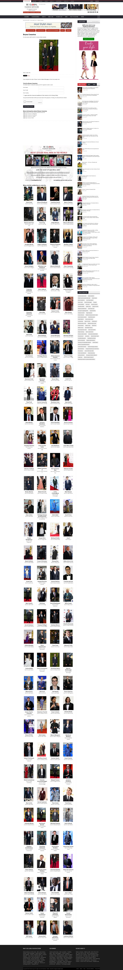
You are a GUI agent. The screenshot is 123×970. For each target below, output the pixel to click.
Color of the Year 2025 (89, 350)
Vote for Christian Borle (55, 669)
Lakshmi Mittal (68, 936)
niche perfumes (81, 355)
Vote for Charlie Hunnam (68, 625)
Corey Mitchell (55, 335)
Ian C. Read (68, 892)
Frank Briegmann (29, 538)
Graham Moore (55, 625)
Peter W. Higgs (68, 356)
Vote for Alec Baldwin (55, 447)
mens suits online (91, 329)
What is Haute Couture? (88, 357)
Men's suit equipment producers (61, 956)
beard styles (95, 342)
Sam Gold (29, 334)
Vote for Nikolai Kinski (68, 470)
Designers (26, 16)
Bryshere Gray (55, 402)
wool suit (87, 304)
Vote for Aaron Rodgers (29, 267)
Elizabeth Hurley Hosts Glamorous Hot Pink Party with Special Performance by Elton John (90, 197)
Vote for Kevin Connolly (42, 403)
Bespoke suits (96, 961)
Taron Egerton (68, 691)
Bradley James (68, 244)
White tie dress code (92, 323)
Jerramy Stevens (29, 445)
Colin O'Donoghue (55, 492)
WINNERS (68, 30)
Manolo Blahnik (55, 266)
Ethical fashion (81, 348)
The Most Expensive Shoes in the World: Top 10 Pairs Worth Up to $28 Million (90, 95)
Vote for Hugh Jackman (42, 245)
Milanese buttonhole (82, 308)
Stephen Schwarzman (29, 847)
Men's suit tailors (62, 952)
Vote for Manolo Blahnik (55, 267)
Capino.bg (80, 357)
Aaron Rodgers (29, 266)
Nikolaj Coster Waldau (42, 870)
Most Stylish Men (74, 16)
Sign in (91, 1)
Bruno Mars (55, 379)
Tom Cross (55, 645)
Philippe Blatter (42, 356)
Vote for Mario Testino (68, 203)
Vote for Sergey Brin (42, 539)
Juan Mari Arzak (68, 445)
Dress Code (50, 16)
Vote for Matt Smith (29, 604)
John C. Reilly (55, 289)
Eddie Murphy (29, 645)
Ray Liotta (29, 803)
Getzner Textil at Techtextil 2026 (88, 189)
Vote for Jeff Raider (55, 693)
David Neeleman (55, 603)
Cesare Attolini (81, 304)
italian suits (88, 306)
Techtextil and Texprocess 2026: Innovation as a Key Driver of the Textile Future (91, 264)
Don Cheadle (55, 892)
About (81, 968)
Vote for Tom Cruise (55, 804)
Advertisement (58, 1)
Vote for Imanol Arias (55, 312)
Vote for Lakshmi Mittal (68, 937)
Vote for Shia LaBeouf (42, 290)
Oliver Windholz (42, 202)
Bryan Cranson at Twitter (30, 116)
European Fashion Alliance (91, 355)
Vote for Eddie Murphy (29, 646)
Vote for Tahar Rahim (29, 871)
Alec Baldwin (55, 445)
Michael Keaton (55, 823)
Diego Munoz (55, 222)
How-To (43, 16)
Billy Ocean (68, 603)
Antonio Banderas (42, 423)
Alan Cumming (68, 266)
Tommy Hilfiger (42, 625)
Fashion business (35, 16)
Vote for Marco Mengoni (55, 736)
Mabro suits (88, 325)
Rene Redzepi (42, 335)
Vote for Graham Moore (55, 626)
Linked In (93, 12)
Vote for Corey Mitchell (55, 336)
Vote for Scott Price (68, 516)
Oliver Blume (42, 892)
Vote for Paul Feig (42, 224)
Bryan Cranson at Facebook (31, 115)
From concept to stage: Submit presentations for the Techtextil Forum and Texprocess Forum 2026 (90, 278)
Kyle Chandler (55, 422)
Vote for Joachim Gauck (55, 203)
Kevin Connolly (42, 402)
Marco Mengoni (55, 735)
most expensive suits (82, 329)
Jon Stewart (29, 356)
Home (77, 968)
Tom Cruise (55, 803)
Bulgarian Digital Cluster (58, 968)
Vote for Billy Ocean (68, 604)
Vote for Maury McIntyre (68, 224)
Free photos (80, 350)
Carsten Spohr (55, 758)
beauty (95, 302)
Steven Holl (42, 936)
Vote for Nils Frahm (42, 736)
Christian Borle (55, 668)
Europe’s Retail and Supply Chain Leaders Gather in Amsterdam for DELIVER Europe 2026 (91, 156)
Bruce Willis (29, 735)
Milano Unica (80, 327)
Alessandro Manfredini (92, 334)
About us (51, 1)
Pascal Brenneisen (68, 913)
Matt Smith (29, 603)
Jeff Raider (55, 691)
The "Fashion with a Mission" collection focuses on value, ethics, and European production (90, 224)
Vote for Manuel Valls (68, 646)
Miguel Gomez (55, 780)
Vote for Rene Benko (29, 423)
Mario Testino (68, 202)
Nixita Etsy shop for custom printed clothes (86, 359)
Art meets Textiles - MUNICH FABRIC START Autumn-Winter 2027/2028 (90, 115)
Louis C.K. (68, 379)
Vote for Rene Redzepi (42, 336)
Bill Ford (42, 691)
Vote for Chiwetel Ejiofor (55, 871)
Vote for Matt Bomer (68, 493)
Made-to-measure (79, 952)
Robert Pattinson (29, 758)
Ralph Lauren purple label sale (84, 298)
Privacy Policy (55, 95)
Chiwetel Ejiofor (55, 869)
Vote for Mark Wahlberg (29, 894)
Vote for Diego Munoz (55, 224)
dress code (80, 302)
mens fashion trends (82, 317)
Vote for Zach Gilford (68, 824)
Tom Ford (29, 402)
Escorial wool (80, 336)
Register (97, 1)
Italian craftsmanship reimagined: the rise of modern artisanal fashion (90, 271)
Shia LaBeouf (42, 289)
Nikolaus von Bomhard (42, 266)
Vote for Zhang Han (55, 562)
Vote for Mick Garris (29, 693)
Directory (34, 1)
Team (84, 968)
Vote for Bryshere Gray (55, 403)
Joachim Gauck (55, 202)
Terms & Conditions (90, 968)
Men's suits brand (89, 331)
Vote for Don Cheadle (55, 894)
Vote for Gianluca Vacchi (42, 713)
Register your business (88, 39)
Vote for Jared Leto (29, 583)
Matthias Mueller (42, 379)
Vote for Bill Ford (42, 693)
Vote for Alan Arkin (29, 516)
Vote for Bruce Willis (29, 736)
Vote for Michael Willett (68, 336)
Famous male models (82, 334)
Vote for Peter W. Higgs (68, 357)
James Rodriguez (68, 289)
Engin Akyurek (89, 312)
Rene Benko (29, 422)
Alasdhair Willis (81, 306)
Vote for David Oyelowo (42, 803)
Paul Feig (42, 222)
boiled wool (94, 321)
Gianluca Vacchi (42, 712)
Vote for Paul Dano (68, 804)
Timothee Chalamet (42, 847)
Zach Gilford (68, 823)
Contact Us (66, 1)
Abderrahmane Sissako (55, 356)
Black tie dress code (82, 323)
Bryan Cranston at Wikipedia (31, 113)
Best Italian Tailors (88, 327)
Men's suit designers (57, 953)
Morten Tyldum (29, 468)
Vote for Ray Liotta (29, 804)
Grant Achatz (55, 712)
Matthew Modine (68, 735)
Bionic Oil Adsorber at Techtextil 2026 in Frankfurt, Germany (90, 203)
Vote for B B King (42, 604)
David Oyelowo (42, 802)
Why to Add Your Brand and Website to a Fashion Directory (90, 251)
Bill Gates (29, 936)
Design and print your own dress (92, 348)
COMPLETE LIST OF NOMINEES (53, 30)
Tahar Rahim (29, 869)
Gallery (46, 1)
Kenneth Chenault (29, 313)
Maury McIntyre (68, 222)
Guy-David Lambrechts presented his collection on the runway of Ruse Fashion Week (90, 217)
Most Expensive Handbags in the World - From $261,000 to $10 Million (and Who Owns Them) (90, 102)
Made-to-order (87, 952)
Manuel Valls (68, 645)
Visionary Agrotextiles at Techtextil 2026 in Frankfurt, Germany (91, 210)
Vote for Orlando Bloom (29, 824)
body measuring (91, 353)
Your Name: (25, 87)
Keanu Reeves (81, 315)
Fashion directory (38, 953)
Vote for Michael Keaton (55, 824)
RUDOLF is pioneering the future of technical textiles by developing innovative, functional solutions (91, 183)
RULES (62, 30)
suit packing (80, 321)
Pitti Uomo (94, 325)
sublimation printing (91, 338)
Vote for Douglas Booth (29, 245)
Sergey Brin (42, 538)
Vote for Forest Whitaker (42, 562)
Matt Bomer (68, 492)
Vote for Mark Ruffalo (29, 562)
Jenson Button (55, 581)
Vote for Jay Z (68, 539)
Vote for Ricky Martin (29, 493)
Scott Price (68, 515)
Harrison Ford (29, 379)
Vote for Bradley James (68, 245)
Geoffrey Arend (42, 758)
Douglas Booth (29, 244)
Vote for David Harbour (29, 626)
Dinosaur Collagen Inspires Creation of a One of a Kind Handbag (90, 129)
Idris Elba (42, 312)
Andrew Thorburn (68, 780)
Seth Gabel (55, 515)
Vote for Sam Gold (29, 336)
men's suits (33, 952)
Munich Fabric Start (95, 336)
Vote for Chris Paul (29, 203)
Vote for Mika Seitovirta (68, 562)
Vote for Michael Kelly (55, 539)
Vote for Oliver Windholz (42, 203)
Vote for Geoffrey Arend (42, 759)
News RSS (51, 968)
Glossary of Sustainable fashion (84, 342)
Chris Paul (29, 202)
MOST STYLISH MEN (30, 30)
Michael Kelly (55, 538)
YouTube (97, 12)
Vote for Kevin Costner (68, 423)
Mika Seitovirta (68, 561)
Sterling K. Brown (42, 824)
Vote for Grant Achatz (55, 713)
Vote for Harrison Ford (29, 380)
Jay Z (68, 538)
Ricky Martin (29, 492)
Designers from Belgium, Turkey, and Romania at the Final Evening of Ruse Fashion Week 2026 (89, 237)
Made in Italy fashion (91, 340)
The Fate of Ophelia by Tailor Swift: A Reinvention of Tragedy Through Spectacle (91, 285)
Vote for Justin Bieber (29, 669)
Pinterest (92, 12)
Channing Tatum (68, 846)
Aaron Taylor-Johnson (29, 712)
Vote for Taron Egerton (68, 693)
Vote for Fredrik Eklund (68, 583)
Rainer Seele (29, 913)
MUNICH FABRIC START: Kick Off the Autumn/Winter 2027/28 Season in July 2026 (90, 136)
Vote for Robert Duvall (42, 493)
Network (72, 1)
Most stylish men (33, 20)
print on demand (81, 340)
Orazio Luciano (94, 304)
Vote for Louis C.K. (68, 380)
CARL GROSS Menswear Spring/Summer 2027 (90, 149)
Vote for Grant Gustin (68, 759)
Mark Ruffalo (29, 561)
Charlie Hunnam (68, 624)
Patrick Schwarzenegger (42, 780)
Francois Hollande (29, 290)
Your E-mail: (25, 90)
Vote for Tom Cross (55, 646)
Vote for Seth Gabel (55, 516)
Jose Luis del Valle (42, 446)
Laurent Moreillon (55, 936)
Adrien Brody (68, 711)
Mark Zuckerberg (29, 780)
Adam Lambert (91, 296)
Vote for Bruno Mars (55, 380)
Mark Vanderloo (81, 300)
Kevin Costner (68, 422)
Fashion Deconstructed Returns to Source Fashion (90, 142)
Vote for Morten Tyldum (29, 470)
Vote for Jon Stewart (29, 357)
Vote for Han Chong (68, 313)
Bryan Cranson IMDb (29, 117)
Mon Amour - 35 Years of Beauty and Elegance (89, 163)
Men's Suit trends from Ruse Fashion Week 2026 (91, 169)
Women (82, 16)
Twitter (90, 12)
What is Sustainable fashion (83, 344)
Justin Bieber (29, 668)
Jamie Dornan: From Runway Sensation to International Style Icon (90, 122)
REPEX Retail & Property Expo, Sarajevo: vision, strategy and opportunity (90, 258)
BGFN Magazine (27, 1)
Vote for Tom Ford (29, 403)
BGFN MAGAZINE (26, 20)
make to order (95, 306)
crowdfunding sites (82, 338)
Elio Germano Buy (55, 469)
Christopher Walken (55, 847)
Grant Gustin (68, 758)
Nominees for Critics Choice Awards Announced (35, 112)
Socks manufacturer (82, 353)
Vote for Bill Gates (29, 937)
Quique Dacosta (42, 581)
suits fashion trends (82, 346)
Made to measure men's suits (91, 315)
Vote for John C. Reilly (55, 290)
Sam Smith (68, 402)
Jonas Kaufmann (42, 913)
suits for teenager (88, 302)
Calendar (40, 1)
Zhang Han (55, 561)
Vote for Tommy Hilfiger (42, 626)
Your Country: (26, 92)
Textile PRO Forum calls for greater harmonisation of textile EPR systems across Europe (90, 109)
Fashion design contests (92, 346)
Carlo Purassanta (42, 668)
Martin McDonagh (68, 669)
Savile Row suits (91, 317)
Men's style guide (30, 953)
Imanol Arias (55, 311)
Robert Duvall (42, 492)
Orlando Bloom (29, 823)
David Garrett (92, 310)
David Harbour (29, 625)
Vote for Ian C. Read (68, 894)
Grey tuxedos (80, 325)
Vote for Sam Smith (68, 403)
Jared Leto (29, 581)
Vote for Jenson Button (55, 583)
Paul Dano (68, 803)
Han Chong (68, 312)
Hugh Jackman (42, 244)
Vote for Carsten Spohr (55, 759)
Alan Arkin (29, 515)
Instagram (95, 12)
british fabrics (80, 319)
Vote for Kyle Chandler (55, 423)
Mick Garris (29, 691)
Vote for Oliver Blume (42, 894)
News (66, 16)
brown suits (94, 298)
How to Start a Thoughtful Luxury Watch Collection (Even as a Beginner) (90, 88)
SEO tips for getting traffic (83, 310)
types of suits (87, 321)
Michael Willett (68, 335)
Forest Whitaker (42, 561)
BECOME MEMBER (95, 21)
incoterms (87, 336)
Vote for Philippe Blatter (42, 357)
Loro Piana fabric (89, 300)
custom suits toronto (82, 296)
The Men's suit (59, 16)
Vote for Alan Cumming (68, 267)
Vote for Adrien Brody (68, 713)
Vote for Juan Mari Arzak (68, 447)
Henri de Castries (68, 869)
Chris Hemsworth (42, 646)
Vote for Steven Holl (42, 937)
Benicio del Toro (29, 222)
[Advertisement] (61, 135)
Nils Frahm (42, 735)
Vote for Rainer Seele (29, 914)
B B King (42, 603)
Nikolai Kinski (68, 468)
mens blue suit (91, 308)
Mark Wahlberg (29, 892)
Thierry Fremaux (55, 244)
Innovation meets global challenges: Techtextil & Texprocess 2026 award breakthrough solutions (89, 244)
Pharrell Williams (55, 913)
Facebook (88, 12)
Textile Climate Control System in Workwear (89, 176)
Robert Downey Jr (42, 469)
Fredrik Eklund (68, 581)
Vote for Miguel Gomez (55, 781)
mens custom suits (89, 319)
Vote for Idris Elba (42, 313)
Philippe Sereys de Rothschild (42, 515)
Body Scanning (81, 331)
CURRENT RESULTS (40, 30)
